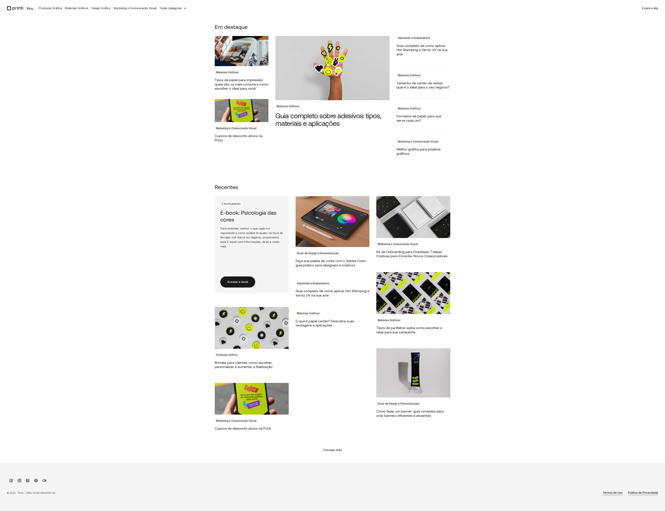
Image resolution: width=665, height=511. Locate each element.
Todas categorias (170, 8)
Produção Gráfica (50, 8)
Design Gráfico (101, 8)
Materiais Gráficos (76, 8)
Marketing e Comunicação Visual (135, 8)
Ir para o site (650, 8)
